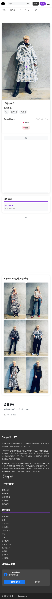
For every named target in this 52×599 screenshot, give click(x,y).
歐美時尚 (5, 516)
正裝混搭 (5, 523)
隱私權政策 (6, 497)
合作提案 (5, 500)
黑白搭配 (5, 540)
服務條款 (5, 493)
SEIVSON (9, 205)
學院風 (4, 551)
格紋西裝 (5, 558)
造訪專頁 (37, 582)
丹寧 (3, 537)
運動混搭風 (6, 547)
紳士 (3, 534)
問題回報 (5, 504)
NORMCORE (6, 544)
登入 (35, 3)
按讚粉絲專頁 (15, 582)
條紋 (3, 520)
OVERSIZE (6, 530)
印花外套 (23, 112)
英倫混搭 (5, 527)
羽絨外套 (14, 112)
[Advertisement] (26, 166)
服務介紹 (5, 490)
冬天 (6, 112)
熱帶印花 (5, 554)
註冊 (42, 3)
